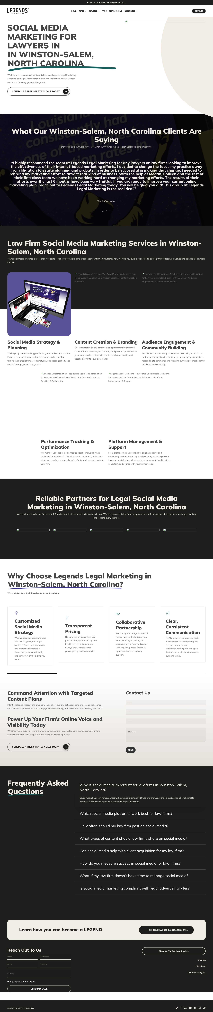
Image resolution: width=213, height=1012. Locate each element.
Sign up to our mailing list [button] (174, 951)
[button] (38, 91)
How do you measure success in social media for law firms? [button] (130, 863)
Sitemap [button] (202, 960)
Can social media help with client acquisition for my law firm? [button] (132, 850)
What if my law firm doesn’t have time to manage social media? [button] (134, 875)
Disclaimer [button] (201, 966)
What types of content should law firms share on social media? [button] (133, 838)
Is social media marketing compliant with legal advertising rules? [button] (134, 888)
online (103, 258)
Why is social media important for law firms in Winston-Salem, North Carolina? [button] (133, 787)
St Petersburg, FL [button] (197, 972)
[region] (106, 181)
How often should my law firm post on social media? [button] (124, 826)
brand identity (122, 355)
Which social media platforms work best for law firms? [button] (126, 813)
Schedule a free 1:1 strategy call (106, 2)
